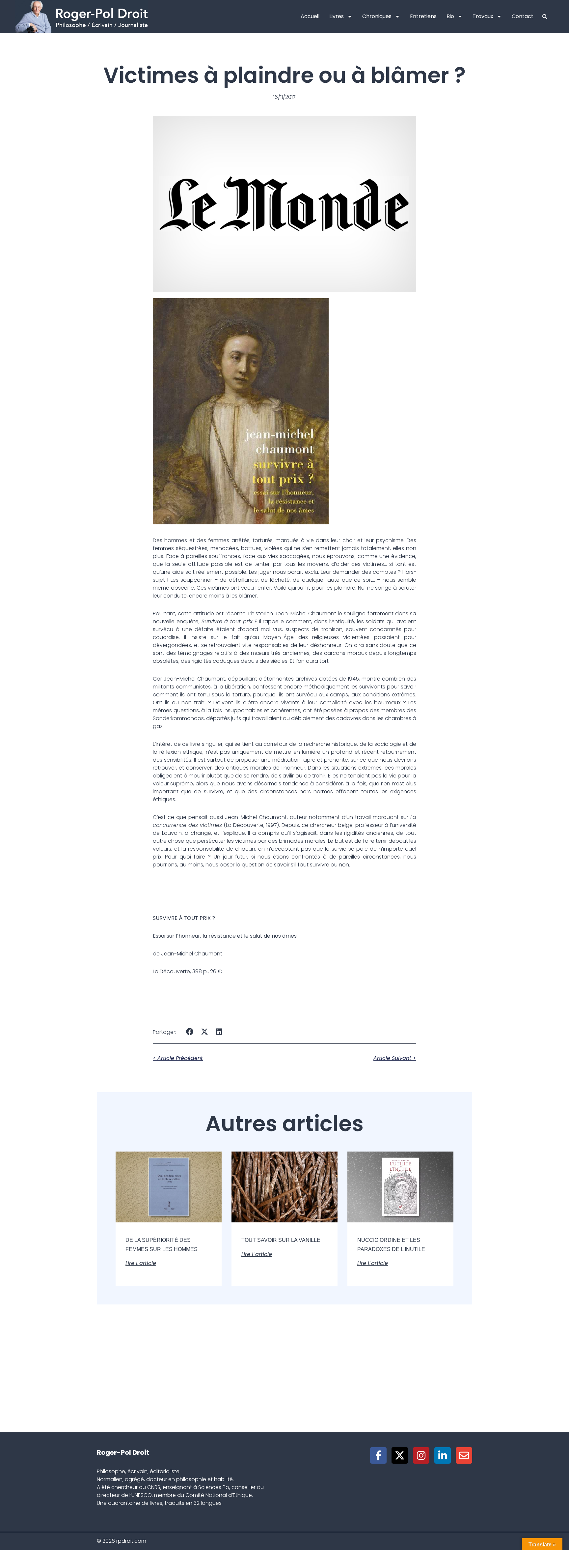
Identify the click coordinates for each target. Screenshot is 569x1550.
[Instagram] (421, 1455)
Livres (336, 16)
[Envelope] (464, 1455)
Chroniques (377, 16)
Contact (522, 16)
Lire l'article (140, 1263)
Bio (450, 16)
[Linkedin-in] (442, 1455)
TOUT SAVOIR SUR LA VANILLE (280, 1240)
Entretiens (423, 16)
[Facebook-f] (378, 1455)
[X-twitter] (400, 1455)
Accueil (310, 16)
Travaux (483, 16)
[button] (190, 1031)
